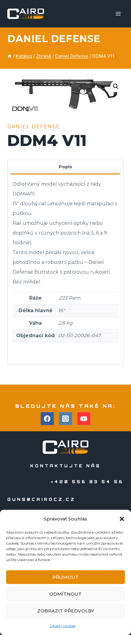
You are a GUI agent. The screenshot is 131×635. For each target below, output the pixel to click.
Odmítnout (65, 594)
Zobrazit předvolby (65, 611)
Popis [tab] (65, 167)
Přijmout (65, 577)
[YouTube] (83, 418)
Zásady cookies (63, 625)
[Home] (9, 56)
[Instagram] (65, 418)
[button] (122, 519)
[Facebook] (47, 418)
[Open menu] (118, 13)
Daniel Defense (54, 39)
